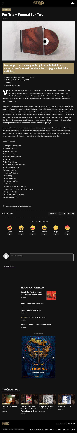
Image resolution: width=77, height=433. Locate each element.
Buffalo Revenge (11, 206)
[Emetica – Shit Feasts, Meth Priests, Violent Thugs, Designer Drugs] (29, 399)
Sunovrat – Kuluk (64, 407)
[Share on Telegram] (69, 213)
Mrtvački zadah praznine (33, 317)
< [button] (24, 358)
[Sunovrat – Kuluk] (66, 399)
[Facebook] (66, 423)
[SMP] (38, 3)
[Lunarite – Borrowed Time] (10, 399)
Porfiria (28, 206)
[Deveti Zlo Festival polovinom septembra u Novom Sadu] (51, 295)
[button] (3, 3)
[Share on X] (60, 213)
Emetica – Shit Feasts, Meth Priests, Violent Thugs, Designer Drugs (29, 409)
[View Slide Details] (38, 357)
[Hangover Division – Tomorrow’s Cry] (47, 399)
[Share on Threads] (73, 213)
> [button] (53, 358)
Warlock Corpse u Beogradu (32, 303)
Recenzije (6, 10)
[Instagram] (71, 423)
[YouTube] (68, 423)
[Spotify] (74, 423)
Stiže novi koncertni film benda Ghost (36, 324)
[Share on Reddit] (64, 213)
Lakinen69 (21, 429)
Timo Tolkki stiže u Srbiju (31, 310)
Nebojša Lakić (21, 206)
